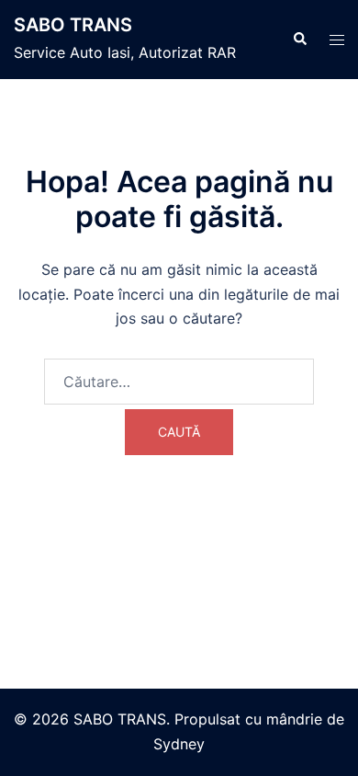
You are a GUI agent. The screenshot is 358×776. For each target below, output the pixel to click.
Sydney (179, 744)
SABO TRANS (73, 25)
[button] (299, 39)
